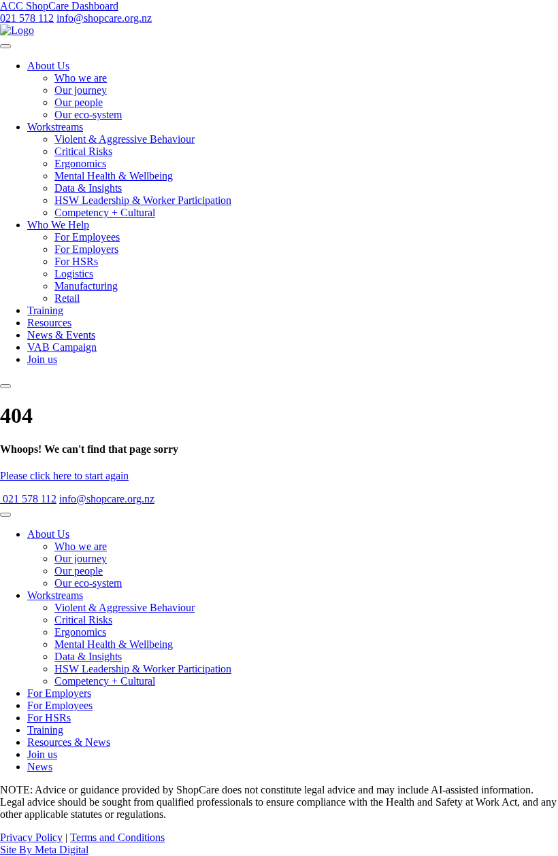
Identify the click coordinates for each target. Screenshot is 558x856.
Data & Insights (88, 188)
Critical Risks (83, 151)
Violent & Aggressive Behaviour (124, 139)
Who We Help (58, 224)
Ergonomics (80, 163)
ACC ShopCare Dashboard (59, 6)
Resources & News (68, 742)
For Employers (86, 249)
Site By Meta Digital (44, 849)
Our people (78, 102)
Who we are (80, 78)
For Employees (87, 237)
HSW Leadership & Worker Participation (142, 200)
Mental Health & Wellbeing (113, 176)
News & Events (61, 335)
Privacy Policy (31, 837)
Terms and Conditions (117, 837)
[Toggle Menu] (5, 46)
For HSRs (76, 261)
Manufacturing (86, 286)
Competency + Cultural (104, 212)
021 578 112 (27, 18)
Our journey (80, 90)
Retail (67, 298)
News (39, 766)
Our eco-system (88, 114)
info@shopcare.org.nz (104, 18)
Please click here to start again (64, 475)
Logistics (73, 273)
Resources (49, 322)
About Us (48, 65)
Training (45, 310)
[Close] (5, 386)
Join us (42, 359)
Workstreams (55, 127)
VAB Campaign (62, 347)
